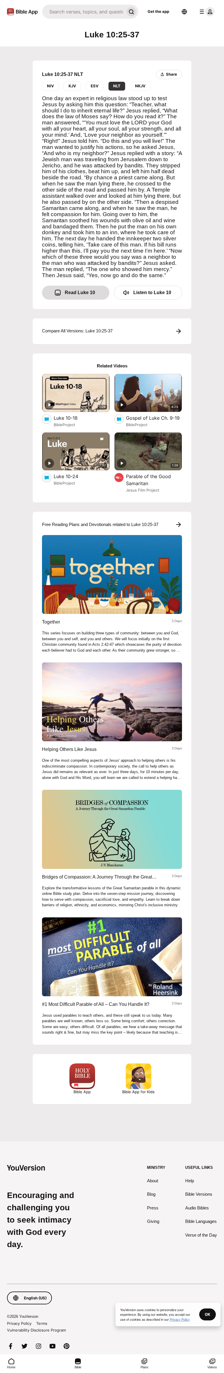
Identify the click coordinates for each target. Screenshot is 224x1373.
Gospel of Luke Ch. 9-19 (154, 418)
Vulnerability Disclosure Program (36, 1330)
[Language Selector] (184, 12)
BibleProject (64, 424)
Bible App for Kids (138, 1091)
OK (207, 1314)
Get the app (158, 11)
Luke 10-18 (72, 418)
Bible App (82, 1091)
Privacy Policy (19, 1323)
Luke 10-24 (72, 476)
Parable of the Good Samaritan (148, 479)
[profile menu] (206, 12)
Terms (41, 1323)
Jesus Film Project (142, 490)
